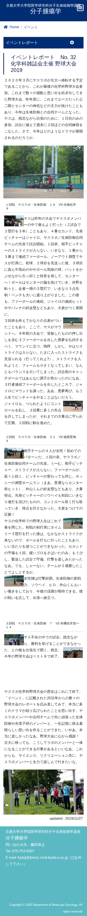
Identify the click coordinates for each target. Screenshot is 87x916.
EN (71, 25)
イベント (31, 27)
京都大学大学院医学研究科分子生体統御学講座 (43, 9)
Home (14, 27)
